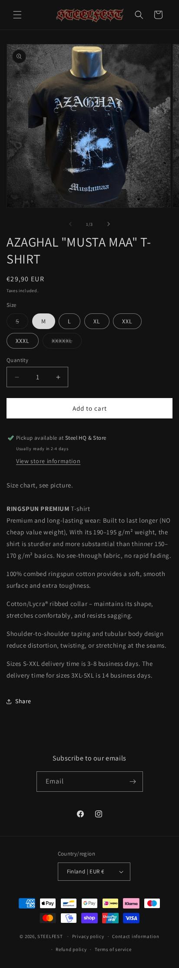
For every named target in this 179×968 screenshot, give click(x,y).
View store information (48, 461)
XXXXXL (62, 341)
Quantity (17, 360)
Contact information (135, 936)
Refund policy (71, 949)
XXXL (23, 341)
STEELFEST (50, 936)
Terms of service (113, 949)
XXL (127, 321)
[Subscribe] (133, 781)
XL (96, 321)
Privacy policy (88, 936)
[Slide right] (108, 224)
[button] (17, 14)
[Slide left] (70, 224)
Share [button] (23, 701)
